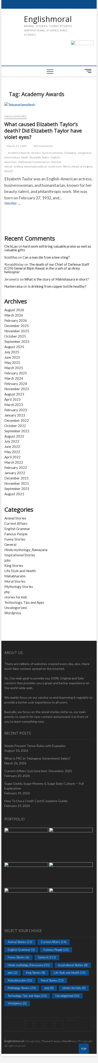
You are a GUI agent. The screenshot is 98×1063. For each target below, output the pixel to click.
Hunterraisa (13, 286)
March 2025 (13, 368)
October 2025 (15, 336)
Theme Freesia (51, 1041)
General (10, 544)
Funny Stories (14, 539)
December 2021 (16, 478)
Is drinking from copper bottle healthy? (57, 286)
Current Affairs (16, 523)
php (7, 592)
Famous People (15, 116)
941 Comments (43, 146)
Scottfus (10, 257)
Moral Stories (14, 581)
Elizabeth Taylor (39, 157)
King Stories (13, 565)
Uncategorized (15, 608)
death (24, 157)
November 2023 (16, 389)
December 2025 (16, 326)
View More (15, 203)
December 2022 (16, 420)
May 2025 (12, 362)
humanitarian (41, 162)
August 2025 (14, 347)
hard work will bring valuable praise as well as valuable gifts (47, 248)
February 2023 (15, 410)
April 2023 (12, 399)
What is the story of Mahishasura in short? (56, 279)
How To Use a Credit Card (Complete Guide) (35, 801)
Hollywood (25, 162)
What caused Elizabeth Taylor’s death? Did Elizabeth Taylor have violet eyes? (43, 130)
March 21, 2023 (16, 146)
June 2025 (12, 357)
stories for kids (15, 597)
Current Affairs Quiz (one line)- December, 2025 (38, 771)
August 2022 (14, 436)
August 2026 (14, 310)
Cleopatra (70, 152)
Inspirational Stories (19, 555)
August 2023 (14, 394)
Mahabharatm (15, 576)
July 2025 (11, 352)
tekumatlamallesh (35, 166)
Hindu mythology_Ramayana (25, 550)
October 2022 (15, 426)
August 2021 (14, 494)
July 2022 (11, 441)
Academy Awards (19, 152)
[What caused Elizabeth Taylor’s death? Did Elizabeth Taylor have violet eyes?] (49, 106)
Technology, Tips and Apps (24, 602)
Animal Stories (15, 518)
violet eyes (55, 166)
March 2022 (13, 462)
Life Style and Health (20, 571)
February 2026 (15, 320)
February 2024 (15, 383)
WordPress (69, 1041)
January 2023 (14, 415)
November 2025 (16, 331)
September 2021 (16, 489)
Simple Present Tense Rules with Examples (35, 746)
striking (18, 166)
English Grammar (17, 529)
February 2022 (15, 467)
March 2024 (13, 378)
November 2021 (16, 483)
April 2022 (12, 457)
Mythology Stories (18, 586)
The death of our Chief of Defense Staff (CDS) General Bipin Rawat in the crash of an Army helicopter (46, 268)
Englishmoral (48, 19)
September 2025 (16, 341)
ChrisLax (11, 246)
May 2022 (12, 452)
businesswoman (52, 152)
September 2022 (16, 431)
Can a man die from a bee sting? (46, 257)
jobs (7, 560)
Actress (36, 152)
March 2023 (13, 405)
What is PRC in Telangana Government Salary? (37, 758)
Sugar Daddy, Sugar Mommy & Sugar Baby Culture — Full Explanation (44, 786)
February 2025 (15, 373)
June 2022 (12, 446)
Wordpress (12, 613)
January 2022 (14, 473)
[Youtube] (70, 1020)
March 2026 (13, 315)
